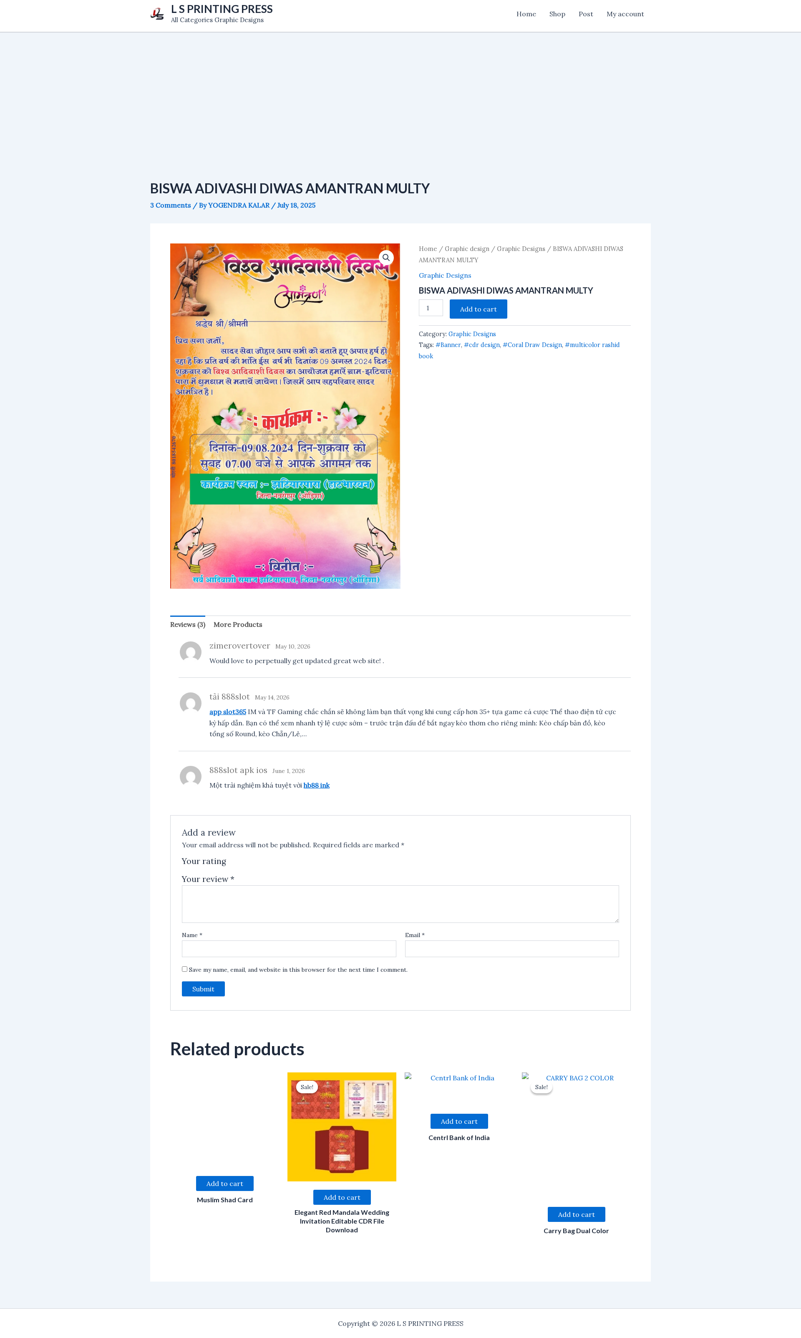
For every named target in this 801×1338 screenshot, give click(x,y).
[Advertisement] (400, 91)
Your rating (204, 861)
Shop (557, 14)
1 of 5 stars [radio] (234, 864)
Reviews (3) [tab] (187, 624)
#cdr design (482, 345)
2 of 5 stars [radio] (244, 864)
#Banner (448, 345)
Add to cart (478, 309)
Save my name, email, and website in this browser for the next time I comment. (298, 969)
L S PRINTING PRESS (222, 8)
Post (586, 14)
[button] (386, 257)
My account (625, 14)
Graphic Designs (521, 249)
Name (192, 935)
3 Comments (170, 205)
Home (526, 14)
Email (415, 935)
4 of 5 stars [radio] (263, 864)
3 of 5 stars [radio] (253, 864)
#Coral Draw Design (532, 345)
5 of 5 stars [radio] (273, 864)
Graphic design (467, 249)
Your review (208, 879)
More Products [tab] (238, 624)
